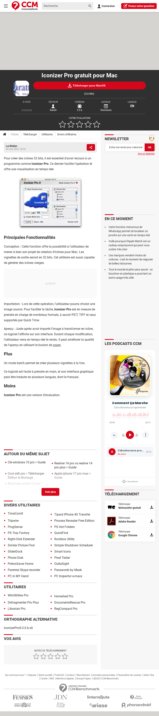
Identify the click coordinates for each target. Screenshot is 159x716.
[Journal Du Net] (61, 697)
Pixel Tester (62, 558)
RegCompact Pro (65, 609)
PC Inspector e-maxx (68, 576)
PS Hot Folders (64, 527)
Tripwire (13, 521)
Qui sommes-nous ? (15, 675)
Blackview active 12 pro (24, 483)
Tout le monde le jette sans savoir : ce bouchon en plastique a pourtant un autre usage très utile (131, 273)
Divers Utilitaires (66, 134)
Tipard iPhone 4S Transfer (72, 514)
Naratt (53, 110)
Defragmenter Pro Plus (23, 602)
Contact (70, 675)
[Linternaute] (98, 697)
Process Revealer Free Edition (74, 521)
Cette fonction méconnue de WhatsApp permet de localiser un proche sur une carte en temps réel (129, 231)
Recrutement (83, 675)
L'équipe (32, 675)
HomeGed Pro (63, 596)
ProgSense (15, 527)
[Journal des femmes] (23, 697)
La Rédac (11, 146)
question (141, 6)
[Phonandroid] (136, 705)
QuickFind (61, 533)
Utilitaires (47, 134)
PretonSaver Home (20, 564)
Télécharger (30, 134)
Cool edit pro (16, 473)
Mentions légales (65, 678)
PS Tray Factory (18, 533)
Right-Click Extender (21, 539)
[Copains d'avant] (23, 705)
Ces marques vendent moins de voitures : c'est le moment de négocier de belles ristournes (131, 259)
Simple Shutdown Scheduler (73, 545)
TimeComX (15, 513)
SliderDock (15, 551)
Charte (44, 678)
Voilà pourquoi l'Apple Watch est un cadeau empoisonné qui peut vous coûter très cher (129, 245)
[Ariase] (98, 705)
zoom (57, 345)
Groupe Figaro (83, 678)
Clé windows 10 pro (21, 462)
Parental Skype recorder (24, 570)
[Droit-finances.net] (136, 697)
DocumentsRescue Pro (69, 602)
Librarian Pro (16, 609)
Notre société (45, 675)
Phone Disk (15, 558)
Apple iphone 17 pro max (71, 473)
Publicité (59, 675)
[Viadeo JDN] (61, 705)
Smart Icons (62, 551)
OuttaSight (61, 564)
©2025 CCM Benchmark (106, 678)
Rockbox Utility (64, 539)
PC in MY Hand (18, 576)
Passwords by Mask (68, 570)
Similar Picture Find (21, 545)
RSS (52, 678)
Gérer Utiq (149, 675)
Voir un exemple (146, 153)
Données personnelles (103, 675)
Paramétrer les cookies (129, 675)
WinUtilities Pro (18, 595)
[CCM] (25, 6)
